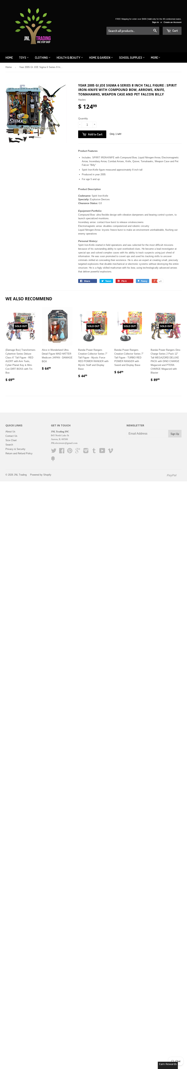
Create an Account (173, 22)
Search (9, 444)
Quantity (83, 118)
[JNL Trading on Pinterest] (69, 452)
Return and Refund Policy (19, 453)
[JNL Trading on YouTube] (102, 452)
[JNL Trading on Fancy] (53, 460)
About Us (10, 431)
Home (9, 57)
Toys (23, 57)
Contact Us (11, 436)
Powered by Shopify (40, 474)
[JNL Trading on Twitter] (53, 452)
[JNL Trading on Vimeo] (110, 452)
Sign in (155, 22)
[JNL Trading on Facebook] (61, 452)
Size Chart (11, 440)
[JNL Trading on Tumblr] (94, 452)
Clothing (41, 57)
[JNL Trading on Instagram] (86, 452)
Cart (175, 30)
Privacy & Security (15, 449)
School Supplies (131, 57)
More (154, 57)
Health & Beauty (69, 57)
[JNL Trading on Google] (78, 452)
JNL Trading (20, 474)
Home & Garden (100, 57)
